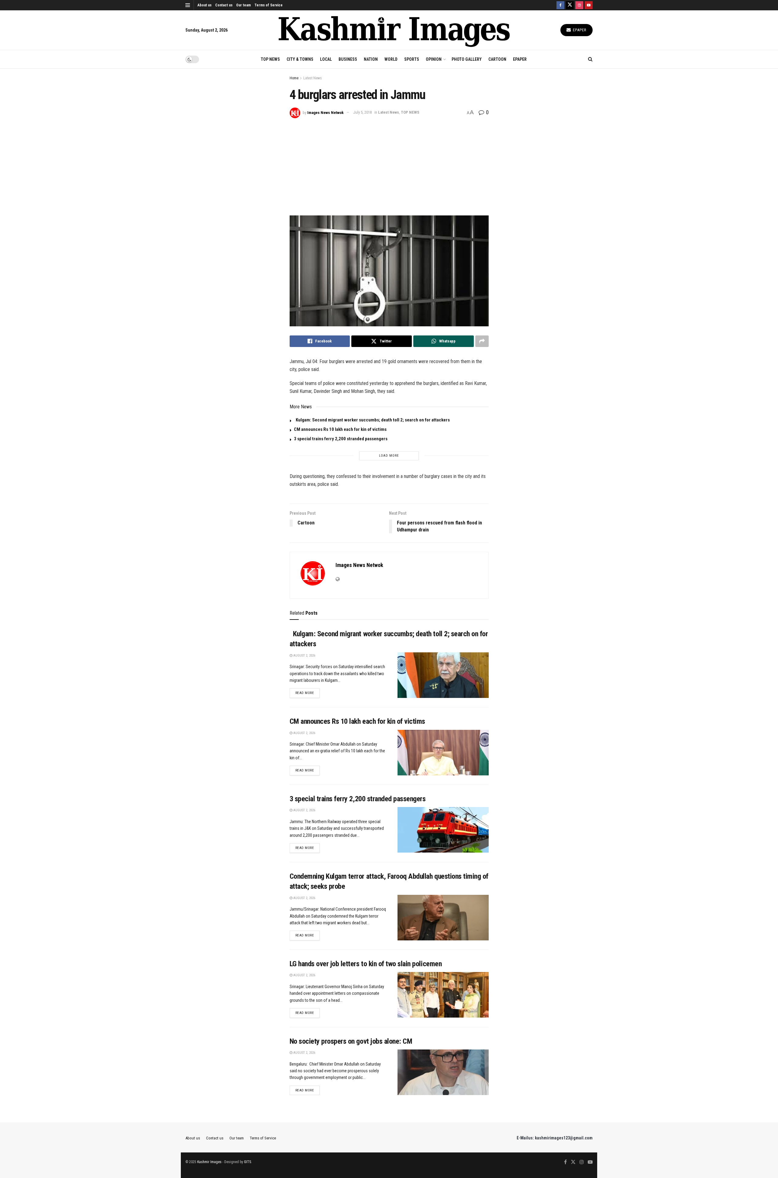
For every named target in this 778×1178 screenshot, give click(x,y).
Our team (243, 5)
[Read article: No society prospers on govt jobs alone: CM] (443, 1072)
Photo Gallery (467, 59)
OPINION (434, 59)
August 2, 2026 (303, 656)
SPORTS (411, 59)
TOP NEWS (270, 59)
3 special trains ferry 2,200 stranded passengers (340, 438)
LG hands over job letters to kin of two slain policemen (366, 964)
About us (205, 5)
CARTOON (497, 59)
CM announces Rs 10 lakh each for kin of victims (340, 429)
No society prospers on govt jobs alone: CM (351, 1041)
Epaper (579, 30)
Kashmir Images (209, 1162)
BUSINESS (348, 59)
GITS (247, 1162)
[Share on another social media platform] (482, 341)
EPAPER (520, 59)
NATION (371, 59)
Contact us (223, 5)
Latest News (312, 78)
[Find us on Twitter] (570, 5)
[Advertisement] (389, 163)
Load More (389, 456)
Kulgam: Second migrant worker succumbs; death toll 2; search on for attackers (372, 420)
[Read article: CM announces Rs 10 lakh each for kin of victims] (443, 752)
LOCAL (326, 59)
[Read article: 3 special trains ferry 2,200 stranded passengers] (443, 830)
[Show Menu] (187, 5)
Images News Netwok (325, 112)
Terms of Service (268, 5)
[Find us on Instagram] (579, 5)
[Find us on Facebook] (560, 5)
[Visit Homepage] (394, 30)
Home (294, 78)
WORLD (391, 59)
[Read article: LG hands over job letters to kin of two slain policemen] (443, 995)
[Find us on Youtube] (589, 5)
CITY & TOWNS (300, 59)
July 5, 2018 (362, 112)
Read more (307, 693)
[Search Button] (590, 59)
